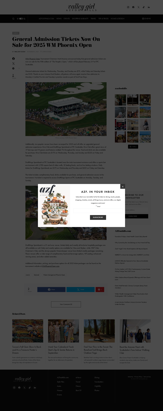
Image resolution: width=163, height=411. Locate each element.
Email (98, 206)
